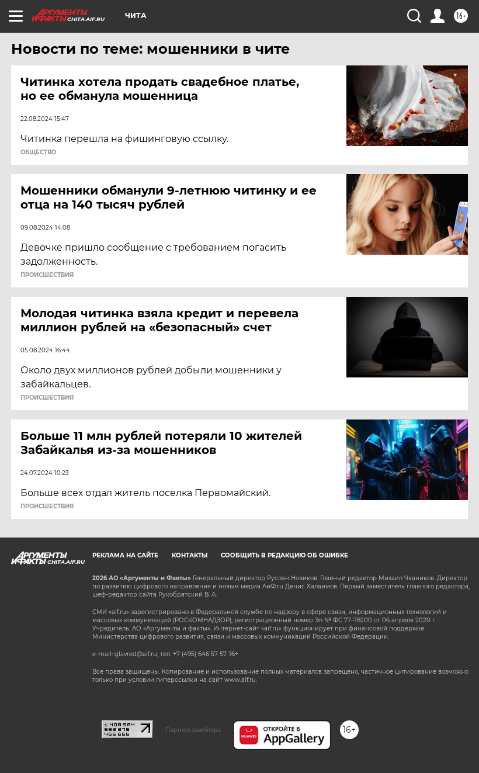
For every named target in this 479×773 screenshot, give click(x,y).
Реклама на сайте (125, 555)
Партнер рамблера (193, 729)
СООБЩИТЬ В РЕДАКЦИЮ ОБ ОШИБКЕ (284, 555)
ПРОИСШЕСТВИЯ (47, 275)
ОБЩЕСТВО (38, 152)
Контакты (189, 555)
